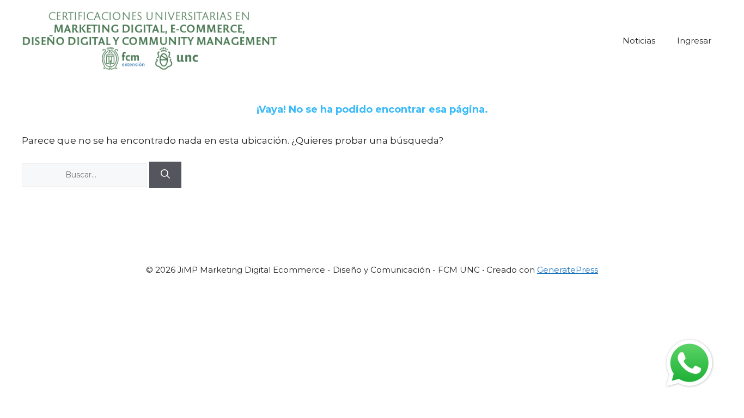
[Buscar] (165, 175)
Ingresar (694, 40)
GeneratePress (567, 270)
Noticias (639, 40)
